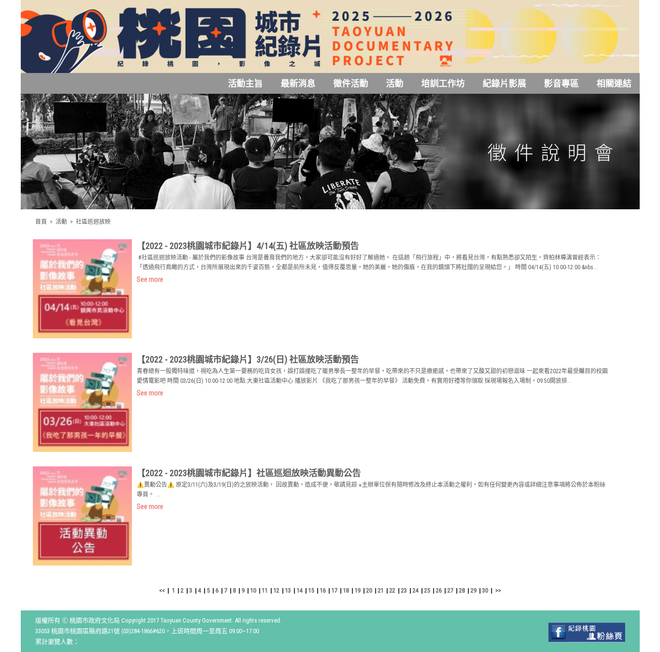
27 (450, 590)
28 (462, 590)
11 (265, 590)
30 (485, 590)
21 (381, 590)
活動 (394, 83)
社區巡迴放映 (93, 221)
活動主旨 (245, 83)
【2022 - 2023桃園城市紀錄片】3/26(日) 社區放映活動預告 (248, 359)
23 (404, 590)
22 (392, 590)
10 (253, 590)
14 (299, 590)
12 (276, 590)
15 (311, 590)
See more (150, 279)
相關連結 (614, 83)
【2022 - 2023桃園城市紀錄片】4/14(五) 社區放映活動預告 (248, 246)
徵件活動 (350, 83)
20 (369, 590)
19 (357, 590)
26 (439, 590)
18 (346, 590)
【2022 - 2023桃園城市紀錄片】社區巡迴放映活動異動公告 (249, 473)
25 (427, 590)
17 (334, 590)
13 (288, 590)
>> (498, 590)
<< (162, 590)
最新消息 (298, 83)
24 (415, 590)
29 (473, 590)
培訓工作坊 (443, 83)
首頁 (41, 221)
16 (323, 590)
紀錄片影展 (504, 83)
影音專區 (561, 83)
